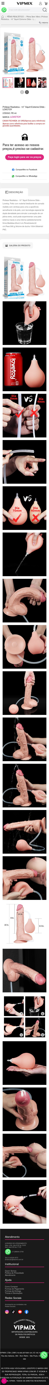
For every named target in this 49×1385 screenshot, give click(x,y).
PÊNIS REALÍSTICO (15, 16)
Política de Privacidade (14, 1273)
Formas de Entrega (13, 1291)
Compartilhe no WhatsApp (26, 176)
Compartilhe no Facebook (26, 169)
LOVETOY (15, 116)
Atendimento (10, 1275)
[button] (43, 52)
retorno (45, 22)
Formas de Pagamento (14, 1288)
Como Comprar (11, 1286)
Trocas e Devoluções (13, 1293)
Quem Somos (10, 1270)
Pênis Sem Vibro (33, 16)
